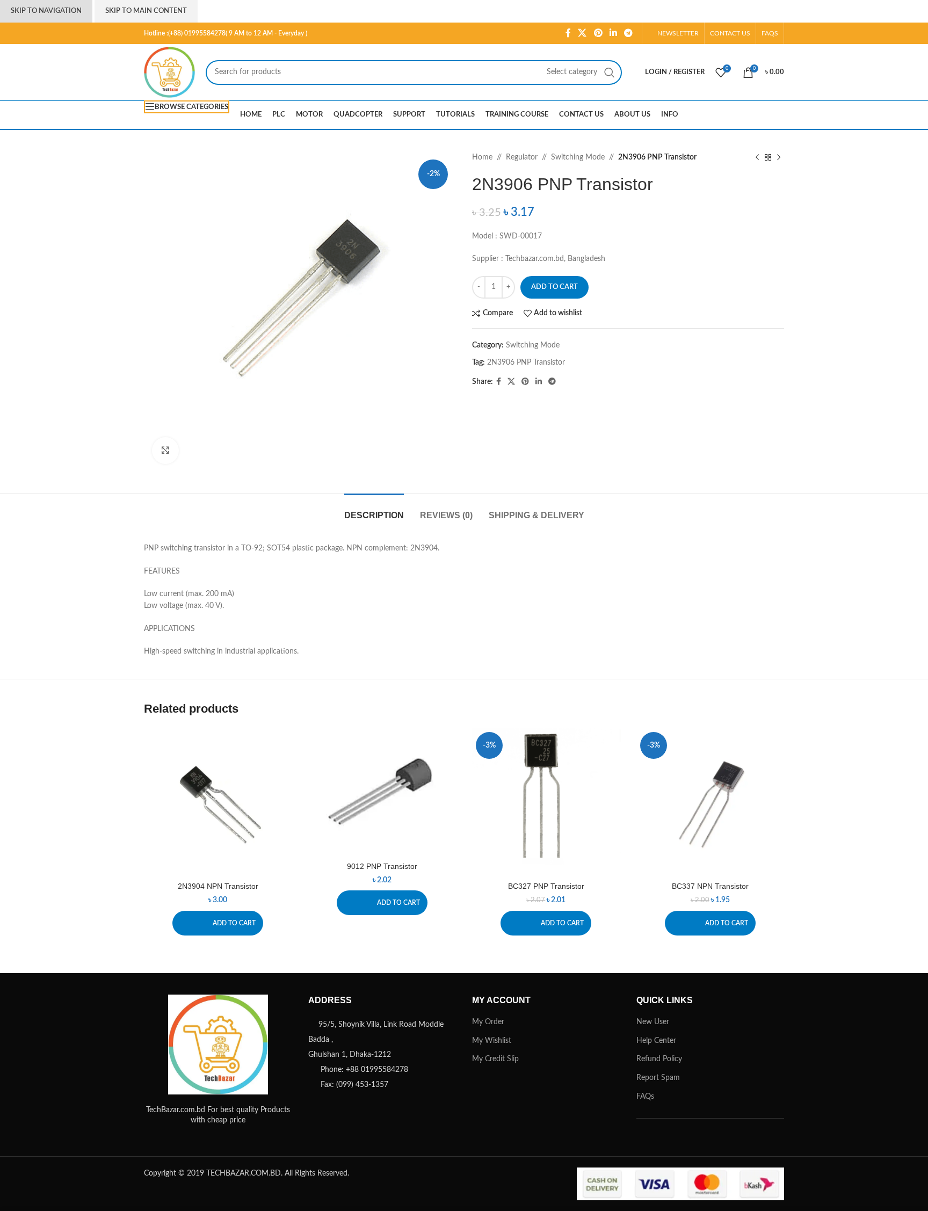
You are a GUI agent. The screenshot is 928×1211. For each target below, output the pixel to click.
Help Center (656, 1041)
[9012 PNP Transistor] (382, 792)
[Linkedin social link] (613, 33)
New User (652, 1022)
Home (482, 157)
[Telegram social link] (628, 33)
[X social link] (582, 33)
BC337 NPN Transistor (710, 886)
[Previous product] (757, 157)
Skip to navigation (46, 11)
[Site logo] (169, 72)
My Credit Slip (495, 1059)
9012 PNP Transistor (382, 866)
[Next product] (778, 157)
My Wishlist (491, 1041)
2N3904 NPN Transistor (218, 886)
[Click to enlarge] (165, 450)
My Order (488, 1022)
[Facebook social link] (568, 33)
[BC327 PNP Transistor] (546, 802)
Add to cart (554, 287)
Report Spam (658, 1078)
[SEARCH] (609, 72)
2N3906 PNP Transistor (526, 362)
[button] (217, 923)
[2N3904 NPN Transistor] (218, 802)
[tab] (374, 510)
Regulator (522, 157)
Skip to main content (146, 11)
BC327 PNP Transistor (546, 886)
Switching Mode (578, 157)
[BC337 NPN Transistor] (710, 802)
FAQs (645, 1096)
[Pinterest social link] (598, 33)
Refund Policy (659, 1059)
